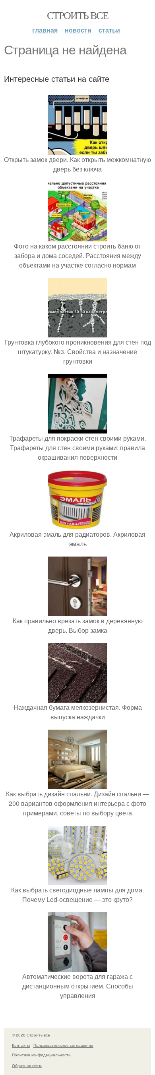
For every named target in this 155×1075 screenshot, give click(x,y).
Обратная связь (27, 1065)
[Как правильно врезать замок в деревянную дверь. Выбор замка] (77, 611)
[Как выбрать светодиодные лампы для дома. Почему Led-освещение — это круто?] (77, 880)
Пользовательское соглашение (63, 1045)
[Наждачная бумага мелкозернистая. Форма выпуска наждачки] (77, 697)
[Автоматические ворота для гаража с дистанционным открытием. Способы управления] (77, 966)
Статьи (109, 30)
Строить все (77, 15)
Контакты (21, 1045)
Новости (78, 30)
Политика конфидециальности (41, 1055)
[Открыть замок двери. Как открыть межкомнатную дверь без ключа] (77, 149)
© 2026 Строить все (31, 1035)
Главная (45, 30)
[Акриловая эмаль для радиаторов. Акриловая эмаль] (77, 524)
